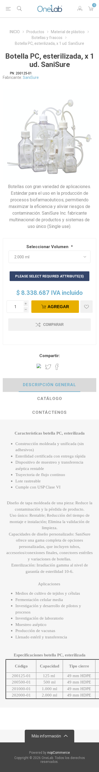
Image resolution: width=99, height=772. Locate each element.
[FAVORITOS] (86, 306)
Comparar (53, 325)
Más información (46, 736)
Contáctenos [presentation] (49, 412)
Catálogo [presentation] (49, 398)
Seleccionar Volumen (48, 246)
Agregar (58, 306)
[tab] (49, 385)
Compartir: (49, 355)
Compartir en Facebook (57, 367)
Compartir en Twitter (48, 367)
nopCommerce (58, 753)
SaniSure (31, 77)
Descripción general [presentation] (49, 384)
